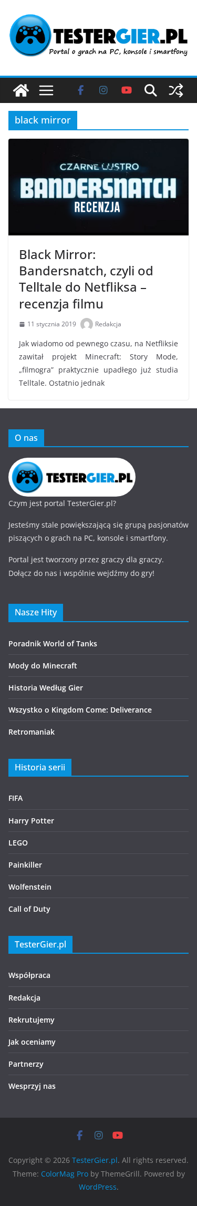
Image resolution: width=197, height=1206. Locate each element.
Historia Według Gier (45, 688)
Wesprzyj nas (32, 1086)
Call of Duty (29, 909)
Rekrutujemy (31, 1020)
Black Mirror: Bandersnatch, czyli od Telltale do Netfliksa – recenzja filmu (86, 278)
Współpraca (29, 975)
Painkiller (25, 865)
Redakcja (108, 323)
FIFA (15, 798)
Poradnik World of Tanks (52, 643)
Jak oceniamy (32, 1042)
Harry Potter (31, 821)
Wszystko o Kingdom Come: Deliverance (80, 710)
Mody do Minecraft (42, 666)
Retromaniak (31, 732)
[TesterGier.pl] (21, 90)
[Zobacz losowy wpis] (176, 90)
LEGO (18, 843)
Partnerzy (26, 1064)
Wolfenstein (29, 887)
